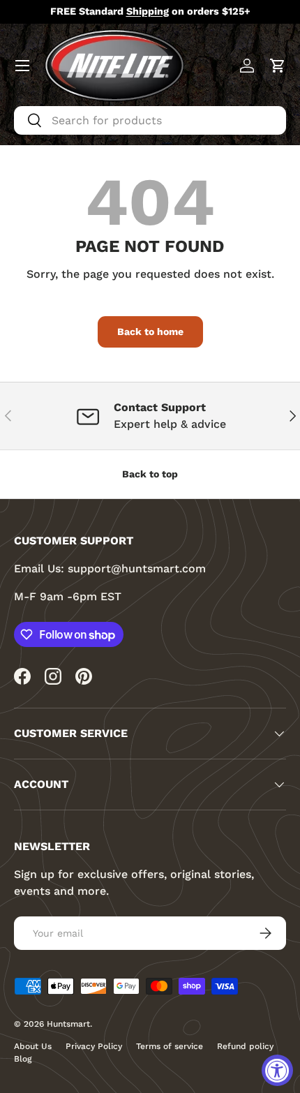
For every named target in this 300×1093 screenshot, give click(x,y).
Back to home (150, 331)
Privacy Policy (94, 1046)
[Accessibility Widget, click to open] (277, 1070)
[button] (277, 65)
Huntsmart (68, 1024)
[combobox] (150, 120)
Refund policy (245, 1046)
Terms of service (169, 1046)
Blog (22, 1059)
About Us (33, 1046)
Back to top (150, 473)
